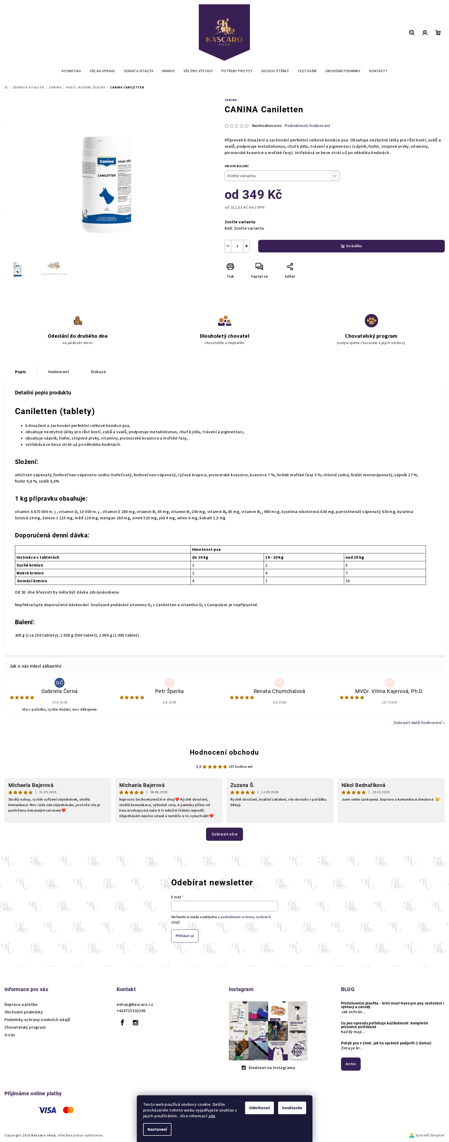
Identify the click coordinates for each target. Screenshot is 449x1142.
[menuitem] (71, 71)
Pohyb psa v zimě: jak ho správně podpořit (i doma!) (386, 1043)
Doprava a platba (21, 1004)
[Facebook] (123, 1023)
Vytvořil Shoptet (430, 1135)
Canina (231, 100)
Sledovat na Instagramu (271, 1068)
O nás (9, 1035)
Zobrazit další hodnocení (417, 723)
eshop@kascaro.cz (135, 1004)
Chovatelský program (25, 1027)
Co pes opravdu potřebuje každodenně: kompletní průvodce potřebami (384, 1025)
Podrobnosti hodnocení (307, 126)
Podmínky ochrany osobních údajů (37, 1020)
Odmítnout (259, 1108)
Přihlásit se (185, 936)
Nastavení (157, 1129)
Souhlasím (292, 1108)
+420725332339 (131, 1011)
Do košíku (354, 246)
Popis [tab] (20, 372)
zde (211, 1116)
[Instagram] (135, 1023)
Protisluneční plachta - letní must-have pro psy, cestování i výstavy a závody (392, 1005)
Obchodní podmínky (23, 1012)
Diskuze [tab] (98, 372)
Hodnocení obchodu (224, 752)
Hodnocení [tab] (58, 372)
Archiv (350, 1064)
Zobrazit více (224, 834)
